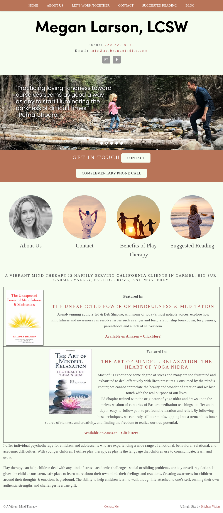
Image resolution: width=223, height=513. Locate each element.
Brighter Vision (210, 506)
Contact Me (111, 506)
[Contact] (84, 217)
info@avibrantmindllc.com (119, 50)
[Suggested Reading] (192, 217)
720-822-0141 (120, 44)
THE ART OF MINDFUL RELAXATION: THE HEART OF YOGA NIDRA (156, 364)
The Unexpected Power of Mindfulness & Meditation (133, 306)
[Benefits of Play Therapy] (138, 217)
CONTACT (136, 158)
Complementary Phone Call (111, 173)
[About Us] (30, 217)
